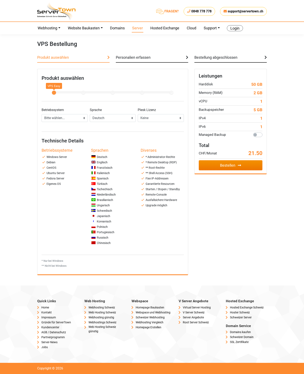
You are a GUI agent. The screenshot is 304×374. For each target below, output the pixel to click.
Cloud (191, 28)
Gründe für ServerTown (56, 322)
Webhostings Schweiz (102, 322)
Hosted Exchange (164, 28)
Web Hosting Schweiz (102, 312)
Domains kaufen (240, 332)
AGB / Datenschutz (53, 332)
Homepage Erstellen (148, 327)
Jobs (44, 347)
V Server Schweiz (194, 312)
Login (234, 28)
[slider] (54, 93)
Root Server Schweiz (196, 322)
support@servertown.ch (245, 11)
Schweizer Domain (242, 337)
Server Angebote (193, 317)
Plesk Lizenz (147, 110)
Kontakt (46, 312)
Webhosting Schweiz (102, 307)
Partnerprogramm (53, 337)
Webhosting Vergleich (149, 322)
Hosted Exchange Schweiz (247, 307)
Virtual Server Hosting (197, 307)
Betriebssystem (53, 110)
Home (45, 307)
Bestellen (228, 165)
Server (137, 28)
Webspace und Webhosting (153, 312)
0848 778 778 (201, 11)
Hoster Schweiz (240, 312)
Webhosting (47, 28)
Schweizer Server (241, 317)
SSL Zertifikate (239, 342)
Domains (117, 28)
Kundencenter (50, 327)
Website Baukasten (84, 28)
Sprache (96, 110)
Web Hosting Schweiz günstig (102, 329)
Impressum (48, 317)
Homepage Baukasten (150, 307)
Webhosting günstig (101, 317)
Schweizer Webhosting (150, 317)
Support (210, 28)
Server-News (49, 342)
